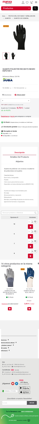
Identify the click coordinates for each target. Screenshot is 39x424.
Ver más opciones (20, 88)
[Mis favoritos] (27, 2)
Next (36, 35)
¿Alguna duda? (21, 95)
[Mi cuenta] (23, 2)
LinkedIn (16, 383)
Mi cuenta (4, 348)
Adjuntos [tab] (19, 161)
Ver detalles (7, 88)
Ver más (17, 370)
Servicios (4, 340)
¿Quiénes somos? (6, 345)
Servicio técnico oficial (7, 342)
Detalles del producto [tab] (19, 157)
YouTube (12, 383)
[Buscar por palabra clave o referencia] (35, 8)
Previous (2, 35)
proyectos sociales (22, 420)
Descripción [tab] (20, 152)
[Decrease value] (32, 223)
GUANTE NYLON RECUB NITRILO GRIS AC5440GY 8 (10, 292)
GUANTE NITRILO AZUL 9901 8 (29, 291)
